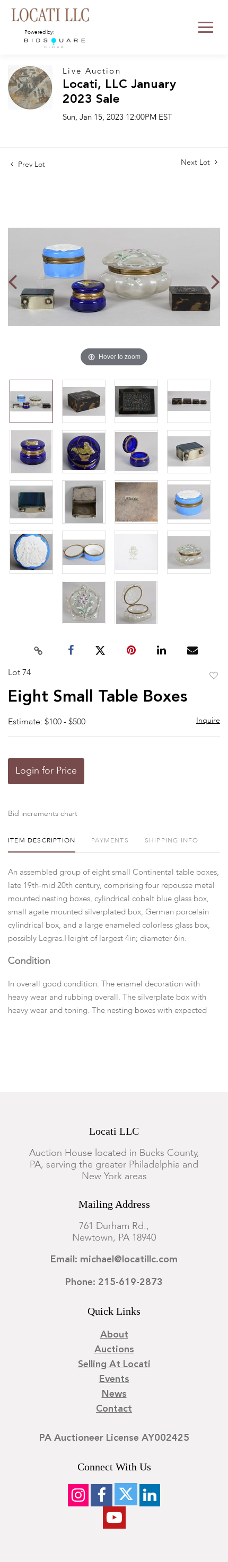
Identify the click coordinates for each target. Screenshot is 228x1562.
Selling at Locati (114, 1364)
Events (114, 1379)
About (114, 1335)
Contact (114, 1409)
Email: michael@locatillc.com (114, 1259)
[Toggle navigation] (205, 27)
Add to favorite (213, 676)
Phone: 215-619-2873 (114, 1282)
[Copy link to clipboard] (38, 650)
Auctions (114, 1349)
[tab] (41, 844)
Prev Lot (30, 164)
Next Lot (196, 162)
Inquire (208, 720)
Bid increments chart (42, 814)
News (114, 1394)
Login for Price (46, 771)
